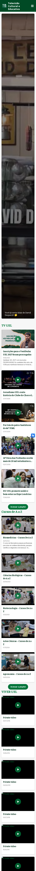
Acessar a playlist (18, 507)
